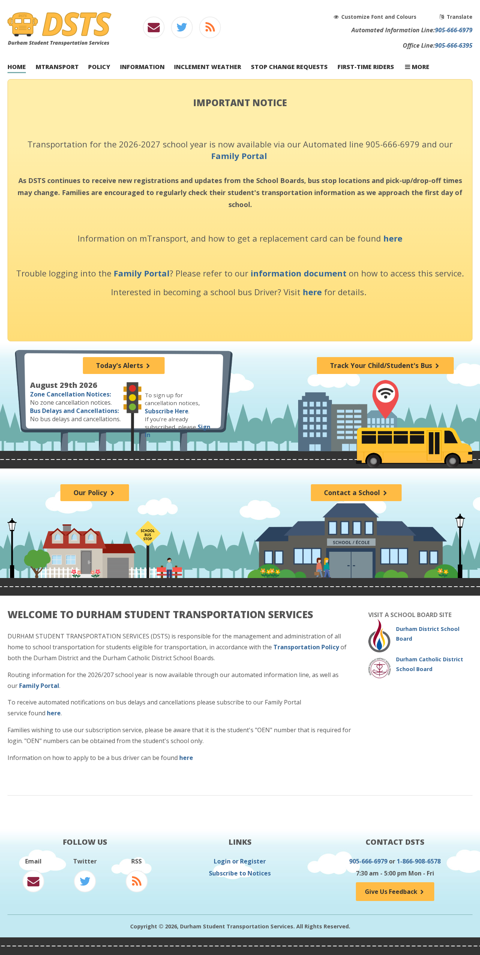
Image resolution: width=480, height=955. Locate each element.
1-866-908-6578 (419, 861)
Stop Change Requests (289, 67)
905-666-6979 (453, 30)
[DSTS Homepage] (59, 43)
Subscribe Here (166, 411)
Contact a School (353, 492)
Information (142, 67)
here (392, 238)
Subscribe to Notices (240, 873)
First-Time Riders (366, 67)
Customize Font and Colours (379, 16)
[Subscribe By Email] (153, 29)
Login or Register (240, 861)
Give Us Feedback (392, 891)
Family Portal (239, 155)
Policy (99, 67)
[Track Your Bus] (385, 399)
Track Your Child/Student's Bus (382, 365)
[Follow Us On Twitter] (181, 29)
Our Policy (91, 492)
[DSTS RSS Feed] (210, 29)
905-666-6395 (453, 45)
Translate (458, 16)
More (419, 67)
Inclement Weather (207, 67)
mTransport (57, 67)
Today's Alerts (120, 365)
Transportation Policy (306, 647)
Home (17, 67)
